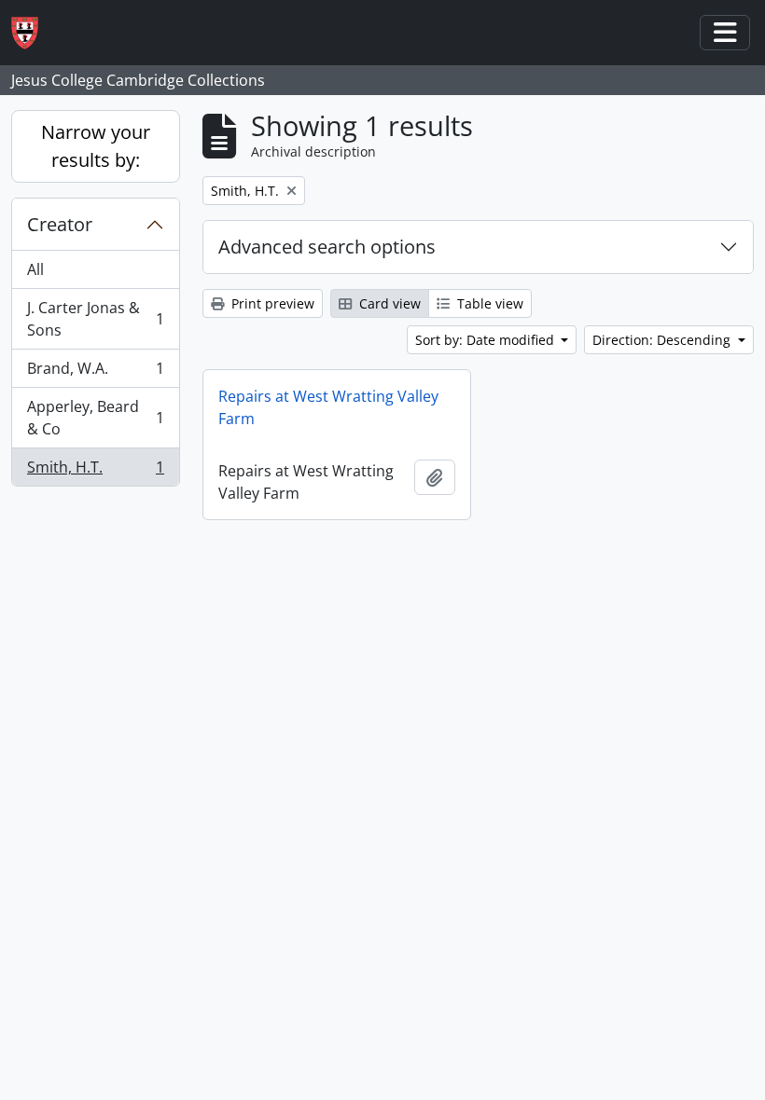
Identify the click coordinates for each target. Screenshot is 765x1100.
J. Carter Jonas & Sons (95, 318)
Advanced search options (327, 246)
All (35, 269)
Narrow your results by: (95, 145)
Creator (59, 224)
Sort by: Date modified (486, 340)
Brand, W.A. (95, 373)
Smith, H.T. (95, 471)
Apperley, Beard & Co (95, 417)
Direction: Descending (663, 340)
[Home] (32, 33)
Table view (488, 303)
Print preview (271, 303)
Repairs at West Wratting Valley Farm (328, 407)
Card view (388, 303)
